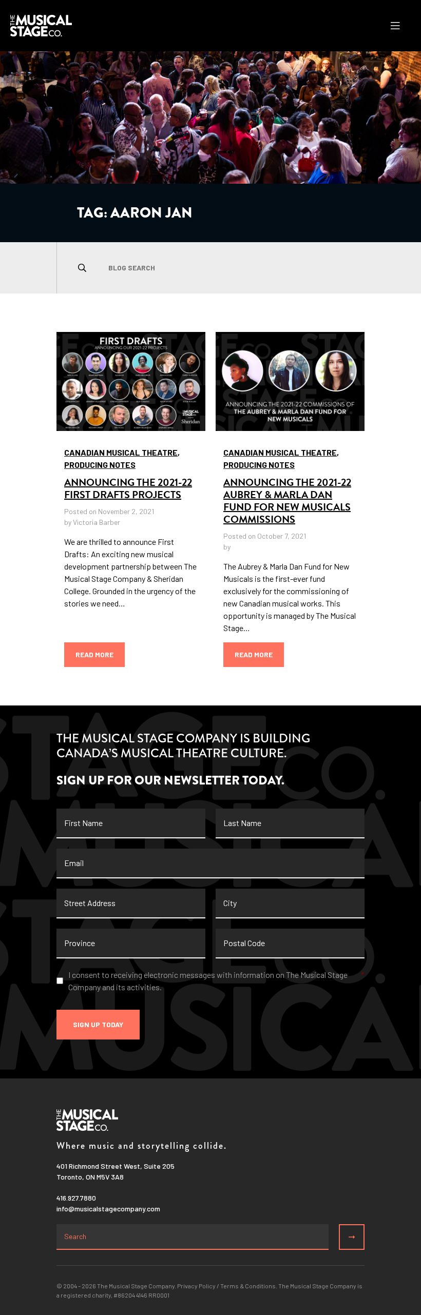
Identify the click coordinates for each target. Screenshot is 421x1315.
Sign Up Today (98, 1024)
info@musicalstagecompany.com (108, 1208)
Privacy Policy (196, 1285)
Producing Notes (100, 464)
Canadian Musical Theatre (121, 452)
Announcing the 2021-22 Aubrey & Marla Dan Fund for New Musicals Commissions (287, 501)
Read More (94, 654)
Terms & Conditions (248, 1285)
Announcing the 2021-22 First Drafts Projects (128, 488)
